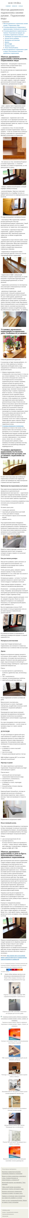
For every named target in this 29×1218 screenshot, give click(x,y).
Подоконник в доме (8, 967)
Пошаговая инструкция (15, 965)
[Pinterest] (14, 970)
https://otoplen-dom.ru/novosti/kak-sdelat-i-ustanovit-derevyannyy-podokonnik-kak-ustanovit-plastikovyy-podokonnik (14, 957)
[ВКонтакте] (9, 970)
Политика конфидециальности (8, 1214)
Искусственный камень (11, 48)
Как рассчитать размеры (12, 38)
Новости (14, 6)
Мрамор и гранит (10, 46)
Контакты (4, 1212)
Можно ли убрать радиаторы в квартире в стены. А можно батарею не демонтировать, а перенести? (14, 1178)
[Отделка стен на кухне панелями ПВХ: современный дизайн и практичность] (14, 993)
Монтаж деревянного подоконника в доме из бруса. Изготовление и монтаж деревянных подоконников (15, 51)
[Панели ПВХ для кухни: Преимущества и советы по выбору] (14, 1140)
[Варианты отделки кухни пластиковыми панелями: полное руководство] (14, 1157)
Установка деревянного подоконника (13, 426)
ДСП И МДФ (8, 44)
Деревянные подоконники (17, 967)
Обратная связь (5, 1216)
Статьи (21, 6)
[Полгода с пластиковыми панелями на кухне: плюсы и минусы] (14, 1073)
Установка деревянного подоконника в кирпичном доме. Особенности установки (15, 28)
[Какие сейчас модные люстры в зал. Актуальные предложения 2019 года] (14, 976)
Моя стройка (14, 3)
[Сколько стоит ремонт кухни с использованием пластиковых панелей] (14, 1039)
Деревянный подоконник (10, 963)
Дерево (7, 42)
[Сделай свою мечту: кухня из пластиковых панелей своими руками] (14, 1106)
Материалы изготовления (12, 40)
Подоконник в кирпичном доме (21, 963)
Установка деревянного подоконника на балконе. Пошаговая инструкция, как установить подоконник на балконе (14, 33)
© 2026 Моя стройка (6, 1210)
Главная (8, 6)
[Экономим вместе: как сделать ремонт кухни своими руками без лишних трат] (14, 1090)
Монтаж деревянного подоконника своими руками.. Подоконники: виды (15, 24)
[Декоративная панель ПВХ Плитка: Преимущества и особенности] (14, 1123)
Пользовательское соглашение (12, 1212)
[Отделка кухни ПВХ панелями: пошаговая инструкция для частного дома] (14, 1010)
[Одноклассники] (20, 970)
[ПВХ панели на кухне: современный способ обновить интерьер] (14, 1056)
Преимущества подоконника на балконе (16, 36)
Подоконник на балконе (5, 965)
